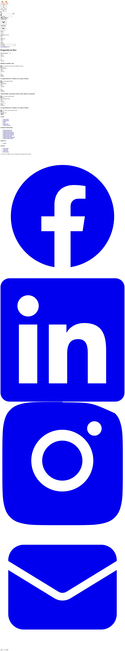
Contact (4, 143)
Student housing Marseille (8, 132)
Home (2, 46)
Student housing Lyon (7, 131)
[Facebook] (62, 277)
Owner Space (6, 119)
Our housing (5, 123)
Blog (4, 122)
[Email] (62, 648)
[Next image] (3, 56)
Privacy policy (6, 151)
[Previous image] (1, 56)
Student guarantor (6, 125)
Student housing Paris (7, 130)
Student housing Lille (7, 136)
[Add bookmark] (1, 54)
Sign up (4, 121)
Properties (5, 46)
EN (7, 649)
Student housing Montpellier (9, 137)
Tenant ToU (5, 150)
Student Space (6, 120)
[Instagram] (62, 524)
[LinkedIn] (62, 401)
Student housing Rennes (8, 138)
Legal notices (6, 148)
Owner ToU (5, 149)
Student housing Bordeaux (8, 133)
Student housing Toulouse (8, 134)
